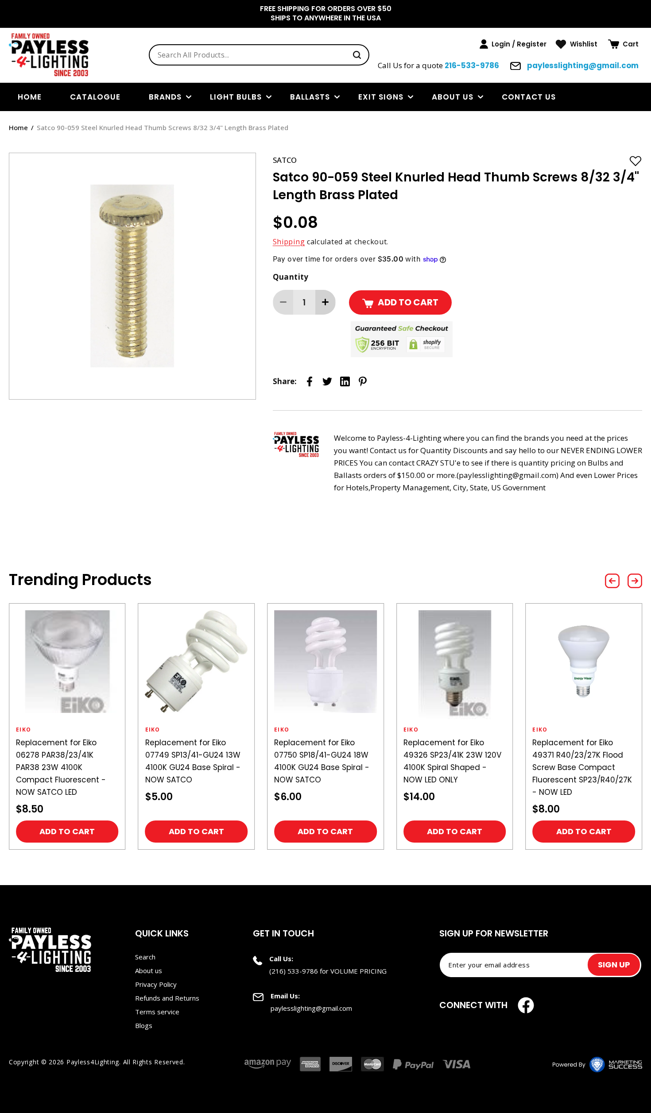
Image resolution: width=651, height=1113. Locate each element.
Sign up (614, 964)
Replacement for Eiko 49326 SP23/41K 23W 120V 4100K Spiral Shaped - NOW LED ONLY (452, 761)
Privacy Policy (156, 984)
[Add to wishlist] (635, 160)
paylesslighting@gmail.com (582, 65)
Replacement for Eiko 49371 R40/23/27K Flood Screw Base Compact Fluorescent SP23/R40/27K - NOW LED (582, 767)
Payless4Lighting (92, 1062)
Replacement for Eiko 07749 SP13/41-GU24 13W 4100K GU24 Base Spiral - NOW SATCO (192, 761)
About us (452, 97)
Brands (165, 97)
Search (145, 956)
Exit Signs (380, 97)
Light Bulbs (236, 97)
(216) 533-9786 (293, 971)
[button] (623, 44)
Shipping (289, 241)
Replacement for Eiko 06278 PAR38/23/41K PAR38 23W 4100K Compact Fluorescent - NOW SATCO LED (61, 767)
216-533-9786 (472, 65)
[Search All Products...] (357, 55)
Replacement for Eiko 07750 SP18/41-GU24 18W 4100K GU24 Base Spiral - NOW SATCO (321, 761)
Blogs (143, 1025)
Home (18, 127)
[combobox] (259, 54)
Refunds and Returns (167, 998)
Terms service (157, 1011)
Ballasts (310, 97)
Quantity (291, 277)
